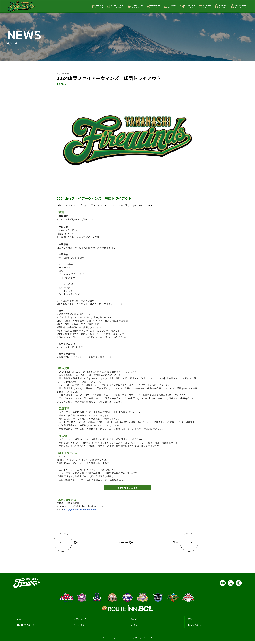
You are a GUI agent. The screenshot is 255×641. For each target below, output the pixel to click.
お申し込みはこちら (127, 487)
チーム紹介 (79, 625)
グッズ (191, 618)
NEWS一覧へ (125, 542)
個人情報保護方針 (26, 625)
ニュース (21, 618)
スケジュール (80, 618)
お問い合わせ (194, 625)
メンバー (135, 618)
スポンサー (136, 625)
